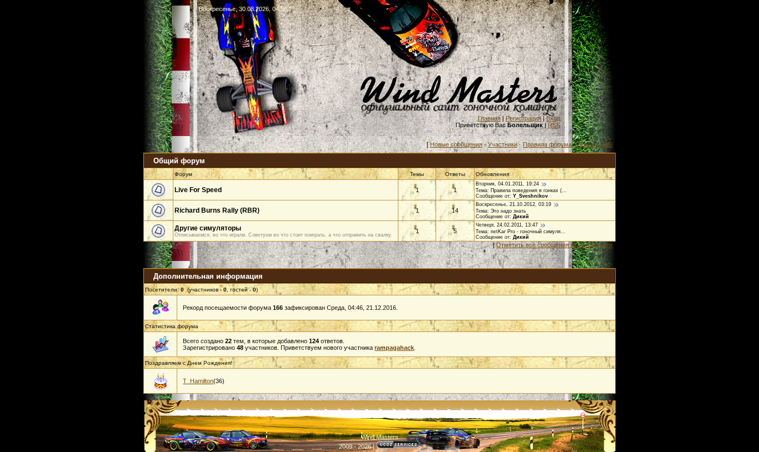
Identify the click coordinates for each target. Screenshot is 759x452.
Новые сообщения (456, 144)
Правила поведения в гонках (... (529, 190)
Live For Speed (198, 190)
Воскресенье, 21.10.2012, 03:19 (513, 204)
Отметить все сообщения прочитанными (554, 245)
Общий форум (179, 161)
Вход (553, 118)
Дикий (521, 216)
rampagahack (394, 347)
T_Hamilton (198, 381)
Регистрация (523, 118)
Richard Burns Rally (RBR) (216, 210)
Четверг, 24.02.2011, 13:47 (507, 225)
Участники (502, 144)
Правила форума (547, 144)
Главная (489, 118)
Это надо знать (508, 211)
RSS (554, 125)
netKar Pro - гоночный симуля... (528, 231)
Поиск (586, 144)
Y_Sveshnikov (530, 196)
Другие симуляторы (207, 228)
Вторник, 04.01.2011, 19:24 (507, 184)
